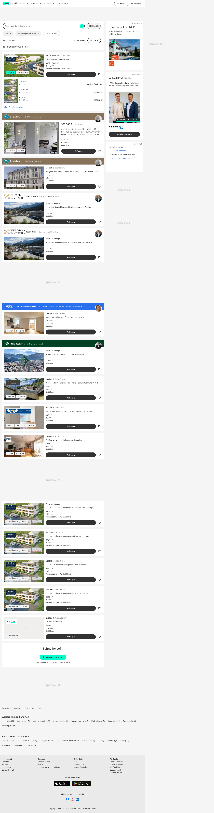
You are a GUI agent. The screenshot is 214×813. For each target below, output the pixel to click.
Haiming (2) (112, 741)
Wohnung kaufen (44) (41, 721)
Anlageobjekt (16, 708)
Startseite (5, 708)
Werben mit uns (116, 773)
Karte (96, 40)
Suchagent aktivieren (54, 657)
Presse (40, 764)
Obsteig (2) (124, 741)
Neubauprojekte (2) (9, 726)
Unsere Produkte (116, 762)
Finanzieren (61, 3)
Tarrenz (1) (31, 745)
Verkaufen (34, 3)
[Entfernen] (11, 33)
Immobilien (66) (8, 721)
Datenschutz (79, 764)
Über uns (5, 762)
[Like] (99, 74)
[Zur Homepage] (10, 3)
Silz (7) (35, 741)
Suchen (23, 3)
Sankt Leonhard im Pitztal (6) (67, 741)
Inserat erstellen (116, 764)
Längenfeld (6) (47, 741)
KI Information (82, 767)
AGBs (76, 762)
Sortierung (10, 40)
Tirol (26, 708)
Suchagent (81, 40)
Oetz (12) (15, 741)
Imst (7, 33)
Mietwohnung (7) (98, 721)
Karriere (5, 764)
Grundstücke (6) (129, 721)
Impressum (6, 767)
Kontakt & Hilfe (44, 762)
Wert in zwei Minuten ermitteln (123, 158)
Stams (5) (101, 741)
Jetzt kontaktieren (124, 134)
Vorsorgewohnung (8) (79, 721)
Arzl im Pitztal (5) (88, 741)
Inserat (123, 3)
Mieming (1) (6, 745)
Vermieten (47, 3)
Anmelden (138, 3)
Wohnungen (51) (23, 721)
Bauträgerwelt (115, 770)
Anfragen (71, 74)
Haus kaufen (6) (114, 721)
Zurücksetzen (51, 33)
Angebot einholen (118, 151)
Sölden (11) (26, 741)
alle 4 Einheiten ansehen (13, 107)
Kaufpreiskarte (115, 767)
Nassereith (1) (19, 745)
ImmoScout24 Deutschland (49, 767)
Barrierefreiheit (8, 770)
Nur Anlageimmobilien (27, 33)
